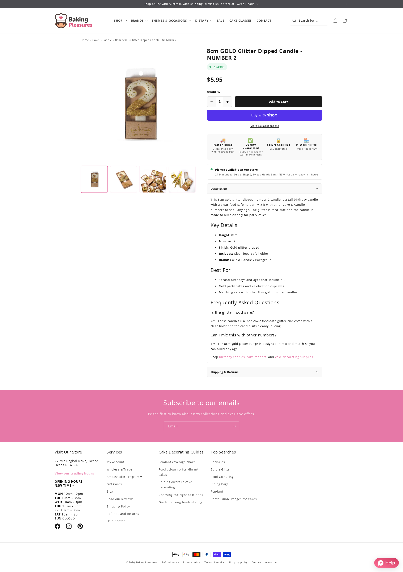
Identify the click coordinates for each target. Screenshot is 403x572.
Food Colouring (222, 477)
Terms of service (214, 562)
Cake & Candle (102, 40)
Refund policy (170, 562)
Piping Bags (220, 484)
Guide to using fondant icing (180, 502)
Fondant (217, 491)
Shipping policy (238, 562)
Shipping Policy (118, 506)
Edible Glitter (221, 469)
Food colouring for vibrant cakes (179, 472)
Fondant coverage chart (177, 462)
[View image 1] (94, 179)
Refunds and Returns (123, 514)
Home (85, 40)
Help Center (116, 521)
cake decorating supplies (294, 357)
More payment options (264, 126)
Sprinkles (218, 462)
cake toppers (256, 357)
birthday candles (232, 357)
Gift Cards (114, 484)
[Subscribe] (234, 426)
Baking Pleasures (146, 562)
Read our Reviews (120, 499)
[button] (119, 20)
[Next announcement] (347, 4)
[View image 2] (123, 179)
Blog (110, 491)
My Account (115, 462)
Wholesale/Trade (119, 469)
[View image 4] (182, 179)
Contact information (264, 562)
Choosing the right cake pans (181, 495)
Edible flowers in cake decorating (175, 484)
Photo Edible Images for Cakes (234, 499)
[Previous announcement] (56, 4)
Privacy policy (191, 562)
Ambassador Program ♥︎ (124, 477)
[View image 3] (152, 179)
